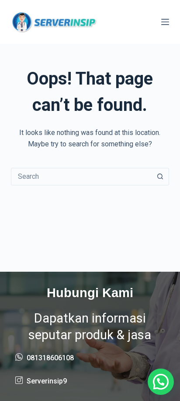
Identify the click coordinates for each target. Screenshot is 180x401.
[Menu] (165, 22)
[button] (161, 382)
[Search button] (160, 176)
